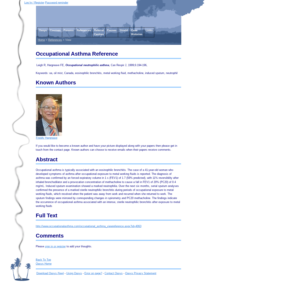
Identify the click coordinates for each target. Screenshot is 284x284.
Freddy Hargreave (46, 137)
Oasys (43, 30)
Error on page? (93, 273)
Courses (55, 30)
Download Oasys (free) (50, 273)
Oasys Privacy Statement (140, 273)
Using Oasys (74, 273)
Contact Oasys (114, 273)
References (84, 30)
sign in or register (55, 246)
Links (149, 30)
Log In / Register (34, 2)
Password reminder (56, 2)
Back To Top (43, 259)
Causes (111, 30)
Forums (69, 30)
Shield (124, 30)
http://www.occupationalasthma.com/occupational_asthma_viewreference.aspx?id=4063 (88, 226)
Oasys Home (44, 263)
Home (41, 39)
